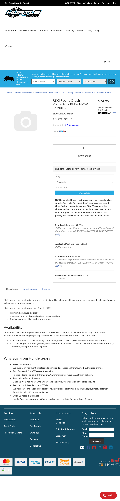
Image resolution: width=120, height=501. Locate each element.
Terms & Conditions (61, 421)
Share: (56, 131)
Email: (85, 429)
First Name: (85, 434)
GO (111, 81)
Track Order (10, 426)
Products (10, 30)
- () (108, 61)
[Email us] (82, 447)
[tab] (12, 289)
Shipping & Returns (75, 30)
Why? (58, 234)
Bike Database (27, 30)
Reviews (46, 289)
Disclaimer (61, 435)
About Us (43, 30)
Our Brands (56, 30)
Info (114, 112)
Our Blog (34, 432)
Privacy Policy (62, 442)
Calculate (85, 192)
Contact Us (11, 46)
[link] (88, 447)
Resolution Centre (13, 432)
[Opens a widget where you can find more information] (108, 495)
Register (106, 3)
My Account (10, 419)
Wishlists (87, 3)
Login (97, 3)
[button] (73, 125)
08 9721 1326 (73, 3)
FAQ (90, 30)
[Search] (6, 3)
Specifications (30, 289)
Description (12, 289)
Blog (97, 30)
